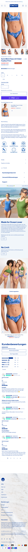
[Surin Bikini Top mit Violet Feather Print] (5, 110)
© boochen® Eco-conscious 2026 (7, 542)
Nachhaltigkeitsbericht (9, 172)
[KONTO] (23, 5)
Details (2, 159)
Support (4, 182)
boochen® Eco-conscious (6, 56)
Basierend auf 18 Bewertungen (9, 348)
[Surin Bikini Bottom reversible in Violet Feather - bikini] (4, 51)
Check (3, 238)
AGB (2, 489)
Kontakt (3, 504)
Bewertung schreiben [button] (14, 350)
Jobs (2, 492)
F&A (2, 510)
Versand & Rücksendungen (10, 177)
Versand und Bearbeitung (7, 512)
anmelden (23, 531)
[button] (4, 68)
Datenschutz (4, 497)
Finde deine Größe (4, 82)
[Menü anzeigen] (2, 5)
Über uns (3, 487)
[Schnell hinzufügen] (3, 331)
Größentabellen (4, 507)
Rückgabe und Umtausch (6, 515)
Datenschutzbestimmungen (20, 534)
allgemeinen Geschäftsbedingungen (7, 534)
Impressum (3, 494)
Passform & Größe (5, 163)
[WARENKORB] (26, 5)
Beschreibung (4, 121)
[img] (9, 373)
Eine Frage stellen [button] (14, 354)
